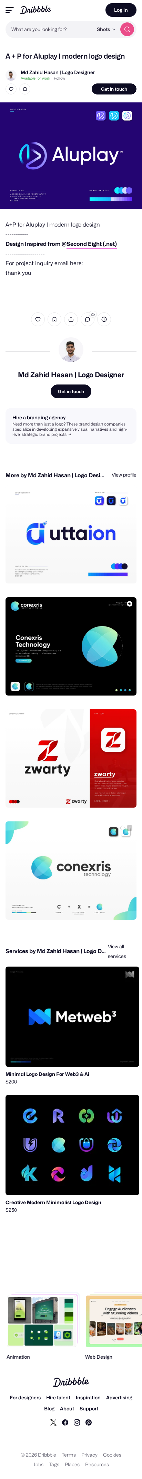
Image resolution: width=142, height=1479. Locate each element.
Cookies (112, 1455)
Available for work (35, 78)
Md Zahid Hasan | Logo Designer (58, 72)
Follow (59, 78)
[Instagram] (77, 1422)
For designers (25, 1397)
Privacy (89, 1455)
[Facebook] (65, 1422)
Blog (49, 1408)
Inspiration (88, 1397)
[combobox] (49, 29)
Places (72, 1464)
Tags (54, 1464)
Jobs (38, 1464)
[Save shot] (24, 88)
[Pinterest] (88, 1422)
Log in (121, 10)
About (67, 1408)
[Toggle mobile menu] (9, 10)
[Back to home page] (35, 10)
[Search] (127, 29)
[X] (53, 1422)
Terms (69, 1455)
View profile (124, 475)
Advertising (119, 1397)
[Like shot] (11, 88)
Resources (97, 1464)
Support (89, 1408)
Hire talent (58, 1397)
